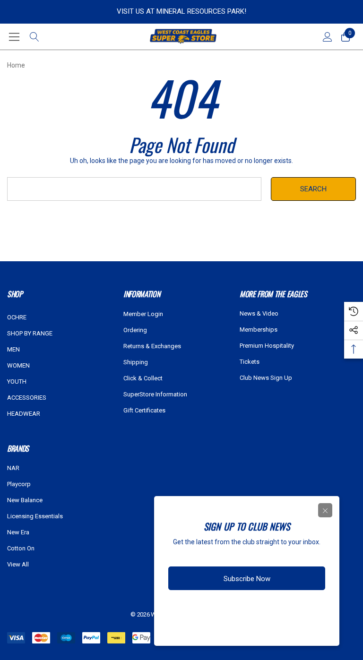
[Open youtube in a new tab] (269, 608)
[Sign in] (326, 36)
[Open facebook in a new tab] (213, 608)
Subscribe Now (247, 578)
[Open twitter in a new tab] (249, 608)
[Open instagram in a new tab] (230, 608)
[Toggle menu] (14, 36)
